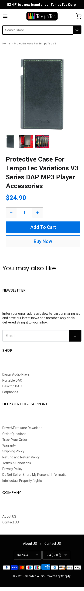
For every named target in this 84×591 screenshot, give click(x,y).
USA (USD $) (53, 555)
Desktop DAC (12, 386)
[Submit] (77, 29)
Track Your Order (14, 440)
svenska (22, 555)
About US (9, 516)
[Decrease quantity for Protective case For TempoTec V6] (11, 213)
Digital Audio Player (16, 374)
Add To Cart (43, 227)
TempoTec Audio (33, 576)
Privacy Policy (12, 469)
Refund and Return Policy (21, 457)
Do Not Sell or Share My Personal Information (35, 474)
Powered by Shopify (58, 576)
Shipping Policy (13, 451)
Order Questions (14, 434)
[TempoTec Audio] (42, 16)
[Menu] (10, 16)
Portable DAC (12, 380)
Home (6, 43)
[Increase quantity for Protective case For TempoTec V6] (37, 213)
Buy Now (43, 241)
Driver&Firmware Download (22, 428)
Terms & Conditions (16, 463)
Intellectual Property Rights (22, 480)
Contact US (10, 522)
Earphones (10, 392)
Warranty (9, 445)
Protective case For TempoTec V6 (35, 43)
